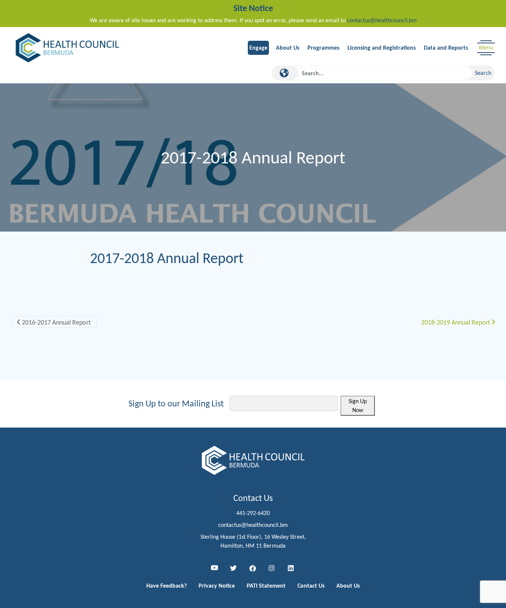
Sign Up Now (358, 405)
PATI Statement (266, 585)
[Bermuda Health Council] (67, 47)
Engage (258, 47)
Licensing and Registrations (381, 47)
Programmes (323, 47)
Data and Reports (446, 47)
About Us (287, 47)
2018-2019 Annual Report (456, 322)
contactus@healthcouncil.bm (382, 20)
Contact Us (310, 585)
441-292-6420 (253, 512)
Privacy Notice (217, 585)
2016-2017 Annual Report (55, 322)
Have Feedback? (166, 585)
